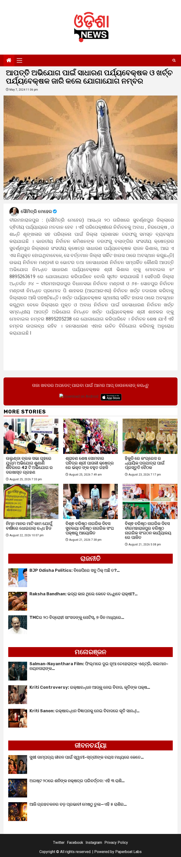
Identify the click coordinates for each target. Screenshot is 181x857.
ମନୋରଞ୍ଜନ (90, 652)
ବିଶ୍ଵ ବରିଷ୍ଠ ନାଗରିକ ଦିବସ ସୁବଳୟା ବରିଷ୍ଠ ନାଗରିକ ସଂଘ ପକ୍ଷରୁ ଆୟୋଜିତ (90, 528)
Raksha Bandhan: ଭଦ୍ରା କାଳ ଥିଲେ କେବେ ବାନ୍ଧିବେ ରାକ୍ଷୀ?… (83, 594)
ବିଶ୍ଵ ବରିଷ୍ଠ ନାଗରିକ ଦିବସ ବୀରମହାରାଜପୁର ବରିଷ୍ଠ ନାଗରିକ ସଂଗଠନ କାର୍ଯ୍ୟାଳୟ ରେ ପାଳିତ (148, 530)
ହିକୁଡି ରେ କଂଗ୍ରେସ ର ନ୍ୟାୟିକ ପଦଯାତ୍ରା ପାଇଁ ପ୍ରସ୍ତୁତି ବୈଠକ (145, 463)
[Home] (9, 60)
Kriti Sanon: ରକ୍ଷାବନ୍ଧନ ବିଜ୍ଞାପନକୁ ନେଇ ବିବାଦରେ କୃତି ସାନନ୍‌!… (84, 710)
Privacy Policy (116, 842)
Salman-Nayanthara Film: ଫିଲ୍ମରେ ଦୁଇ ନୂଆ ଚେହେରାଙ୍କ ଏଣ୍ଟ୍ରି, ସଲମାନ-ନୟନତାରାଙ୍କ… (98, 666)
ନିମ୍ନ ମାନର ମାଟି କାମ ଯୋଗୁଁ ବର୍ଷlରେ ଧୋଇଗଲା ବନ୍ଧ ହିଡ (29, 526)
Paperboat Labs (128, 851)
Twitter (59, 842)
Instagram (94, 842)
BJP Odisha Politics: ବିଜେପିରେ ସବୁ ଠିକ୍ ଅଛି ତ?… (74, 570)
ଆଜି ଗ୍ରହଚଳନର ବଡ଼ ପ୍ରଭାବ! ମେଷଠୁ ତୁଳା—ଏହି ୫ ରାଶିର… (78, 804)
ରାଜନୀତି (90, 558)
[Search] (174, 60)
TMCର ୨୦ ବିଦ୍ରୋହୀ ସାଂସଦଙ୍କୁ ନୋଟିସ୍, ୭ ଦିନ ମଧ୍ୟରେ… (76, 617)
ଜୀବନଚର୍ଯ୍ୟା (91, 745)
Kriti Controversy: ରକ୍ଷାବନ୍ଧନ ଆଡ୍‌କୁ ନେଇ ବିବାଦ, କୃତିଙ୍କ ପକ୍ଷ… (89, 687)
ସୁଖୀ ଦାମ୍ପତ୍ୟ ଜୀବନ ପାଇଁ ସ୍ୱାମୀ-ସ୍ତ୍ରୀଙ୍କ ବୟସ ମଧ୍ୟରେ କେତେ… (86, 757)
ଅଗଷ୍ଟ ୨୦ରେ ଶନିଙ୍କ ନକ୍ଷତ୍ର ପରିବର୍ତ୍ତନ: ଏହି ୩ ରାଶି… (77, 780)
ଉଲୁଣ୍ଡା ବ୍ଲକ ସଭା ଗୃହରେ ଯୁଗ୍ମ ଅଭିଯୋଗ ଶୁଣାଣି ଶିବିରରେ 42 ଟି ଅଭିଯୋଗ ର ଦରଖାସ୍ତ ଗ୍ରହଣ (29, 465)
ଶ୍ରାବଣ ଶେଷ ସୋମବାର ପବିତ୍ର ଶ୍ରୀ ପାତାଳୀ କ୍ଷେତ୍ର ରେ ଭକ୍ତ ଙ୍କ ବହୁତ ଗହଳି (90, 463)
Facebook (75, 842)
